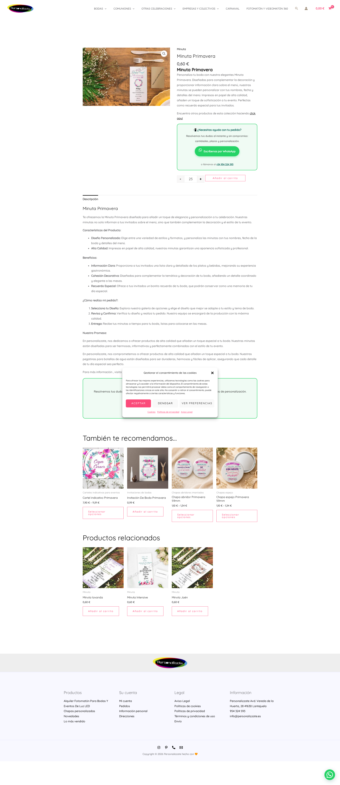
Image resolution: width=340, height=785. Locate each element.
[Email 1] (181, 747)
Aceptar (138, 403)
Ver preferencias (197, 403)
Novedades (71, 716)
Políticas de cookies (187, 706)
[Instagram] (158, 747)
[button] (212, 373)
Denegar (165, 403)
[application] (104, 8)
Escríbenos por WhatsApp (220, 151)
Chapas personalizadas (79, 711)
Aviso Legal (186, 412)
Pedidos (124, 706)
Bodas (98, 8)
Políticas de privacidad (168, 412)
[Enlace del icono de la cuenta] (306, 8)
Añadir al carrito (225, 178)
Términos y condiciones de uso (194, 716)
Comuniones (122, 8)
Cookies (151, 412)
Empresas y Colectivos (199, 8)
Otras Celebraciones (156, 8)
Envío (178, 721)
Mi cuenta (125, 701)
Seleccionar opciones (97, 513)
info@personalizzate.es (245, 716)
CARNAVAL (232, 8)
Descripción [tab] (90, 199)
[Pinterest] (166, 747)
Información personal (133, 711)
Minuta (181, 49)
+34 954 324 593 (224, 164)
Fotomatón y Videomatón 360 (267, 8)
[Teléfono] (173, 747)
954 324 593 (237, 711)
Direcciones (126, 716)
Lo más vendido (74, 721)
